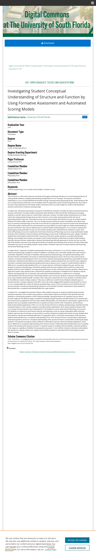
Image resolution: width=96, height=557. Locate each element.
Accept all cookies (77, 540)
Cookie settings (77, 547)
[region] (48, 544)
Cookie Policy (50, 549)
